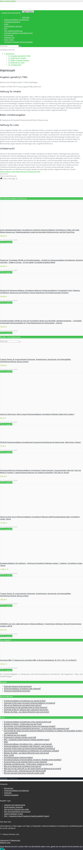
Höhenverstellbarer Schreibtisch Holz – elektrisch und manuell (28, 744)
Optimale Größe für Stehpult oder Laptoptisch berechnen (26, 709)
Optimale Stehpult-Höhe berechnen (17, 686)
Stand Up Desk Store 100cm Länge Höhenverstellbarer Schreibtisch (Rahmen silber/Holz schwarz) (37, 414)
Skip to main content (8, 1)
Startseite (3, 778)
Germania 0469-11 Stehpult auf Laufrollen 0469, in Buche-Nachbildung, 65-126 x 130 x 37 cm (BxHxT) (38, 660)
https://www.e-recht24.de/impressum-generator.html (20, 171)
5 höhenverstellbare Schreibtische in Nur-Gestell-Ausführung (27, 722)
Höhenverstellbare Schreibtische (16, 790)
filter (6, 742)
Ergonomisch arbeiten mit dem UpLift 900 (20, 737)
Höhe (6, 24)
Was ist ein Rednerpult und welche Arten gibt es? (22, 705)
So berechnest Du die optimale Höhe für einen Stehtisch (25, 707)
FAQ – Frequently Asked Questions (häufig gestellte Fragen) (26, 739)
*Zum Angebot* (6, 242)
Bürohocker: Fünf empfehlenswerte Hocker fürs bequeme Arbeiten (29, 726)
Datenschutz (15, 840)
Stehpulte (25, 17)
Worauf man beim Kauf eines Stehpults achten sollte (24, 773)
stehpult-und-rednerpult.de (11, 13)
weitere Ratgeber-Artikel (13, 814)
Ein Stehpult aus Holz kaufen (15, 735)
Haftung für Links (16, 62)
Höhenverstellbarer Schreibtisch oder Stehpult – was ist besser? (28, 746)
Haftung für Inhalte (17, 58)
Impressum (9, 54)
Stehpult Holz (9, 37)
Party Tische (9, 40)
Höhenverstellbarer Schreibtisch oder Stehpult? (22, 688)
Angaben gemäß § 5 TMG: (19, 56)
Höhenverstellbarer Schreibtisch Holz (18, 33)
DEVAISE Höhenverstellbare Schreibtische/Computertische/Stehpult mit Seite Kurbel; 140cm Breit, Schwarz (40, 442)
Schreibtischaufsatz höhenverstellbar (18, 42)
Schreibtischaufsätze (12, 22)
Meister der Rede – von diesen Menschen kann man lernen (26, 712)
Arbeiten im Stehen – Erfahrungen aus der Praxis (22, 724)
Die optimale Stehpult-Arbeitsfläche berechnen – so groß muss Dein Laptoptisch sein (36, 728)
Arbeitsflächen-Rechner (13, 26)
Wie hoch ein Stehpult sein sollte (16, 809)
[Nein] (4, 849)
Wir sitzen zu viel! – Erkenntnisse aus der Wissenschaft (25, 771)
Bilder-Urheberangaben (18, 60)
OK (2, 849)
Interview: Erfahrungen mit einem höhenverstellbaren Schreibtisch (29, 703)
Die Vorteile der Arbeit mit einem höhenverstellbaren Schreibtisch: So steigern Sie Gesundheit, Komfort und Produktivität (43, 732)
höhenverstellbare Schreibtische (16, 20)
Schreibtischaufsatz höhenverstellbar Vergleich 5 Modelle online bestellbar (32, 759)
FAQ (5, 29)
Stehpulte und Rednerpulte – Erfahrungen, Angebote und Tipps (28, 764)
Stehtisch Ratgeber (11, 795)
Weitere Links (5, 842)
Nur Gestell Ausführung (13, 31)
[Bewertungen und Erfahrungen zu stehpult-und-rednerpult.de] (41, 194)
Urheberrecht (14, 65)
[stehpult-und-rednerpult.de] (19, 9)
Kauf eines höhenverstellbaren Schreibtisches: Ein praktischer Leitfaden (31, 751)
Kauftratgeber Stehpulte (13, 807)
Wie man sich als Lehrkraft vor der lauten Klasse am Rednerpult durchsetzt (32, 768)
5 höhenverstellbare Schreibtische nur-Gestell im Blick (24, 701)
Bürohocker (8, 35)
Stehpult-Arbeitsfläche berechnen (17, 691)
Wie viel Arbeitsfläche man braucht (17, 812)
